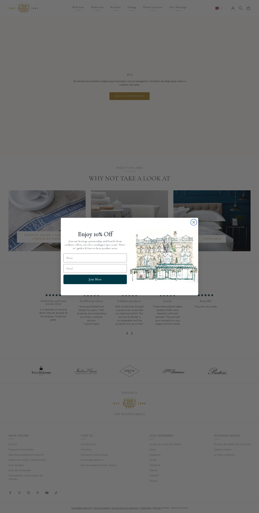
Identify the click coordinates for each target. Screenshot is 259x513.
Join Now (95, 279)
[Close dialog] (194, 222)
